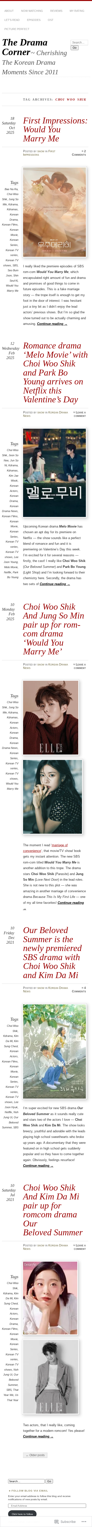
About (9, 10)
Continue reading (52, 324)
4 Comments (79, 989)
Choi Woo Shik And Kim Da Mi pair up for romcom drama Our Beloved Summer (53, 1209)
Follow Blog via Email (30, 1490)
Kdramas (12, 209)
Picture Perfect (16, 29)
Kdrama (13, 204)
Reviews (56, 10)
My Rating (77, 10)
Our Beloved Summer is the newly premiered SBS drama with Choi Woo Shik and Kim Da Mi (52, 952)
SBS (15, 265)
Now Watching (32, 10)
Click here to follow (22, 1514)
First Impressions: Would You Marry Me (55, 129)
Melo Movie (11, 567)
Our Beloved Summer (10, 1122)
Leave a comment (80, 414)
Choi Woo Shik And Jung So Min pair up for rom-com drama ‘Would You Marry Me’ (53, 629)
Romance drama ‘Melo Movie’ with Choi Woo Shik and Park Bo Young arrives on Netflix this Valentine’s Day (55, 372)
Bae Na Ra (11, 189)
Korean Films (10, 224)
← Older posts (35, 1455)
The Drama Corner (25, 47)
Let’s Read (12, 19)
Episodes (33, 19)
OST (50, 19)
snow (40, 151)
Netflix (7, 572)
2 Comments (79, 153)
